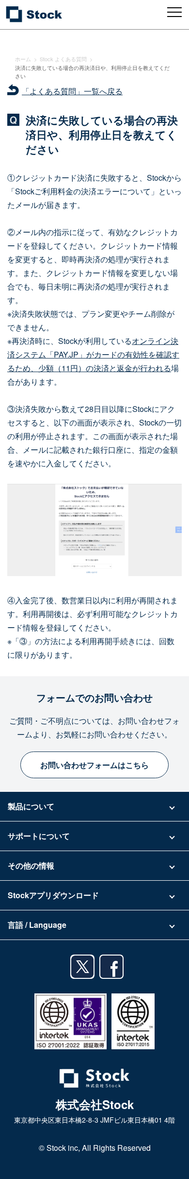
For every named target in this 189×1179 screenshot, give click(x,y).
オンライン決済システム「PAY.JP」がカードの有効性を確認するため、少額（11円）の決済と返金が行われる (93, 354)
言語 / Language (37, 924)
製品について (31, 806)
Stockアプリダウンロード (53, 895)
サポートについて (39, 835)
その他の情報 (31, 865)
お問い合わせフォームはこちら (94, 764)
